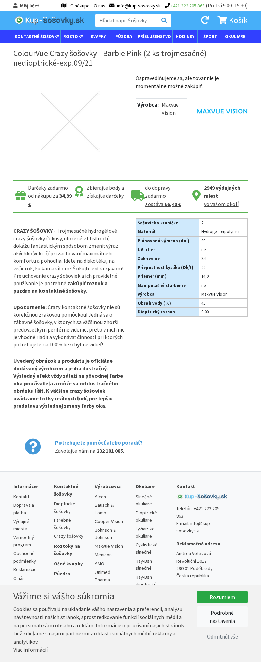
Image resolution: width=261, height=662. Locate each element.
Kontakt (21, 497)
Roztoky (73, 36)
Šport (210, 36)
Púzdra (123, 36)
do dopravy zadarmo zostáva (163, 195)
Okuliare (235, 36)
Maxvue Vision (109, 546)
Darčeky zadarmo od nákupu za (50, 195)
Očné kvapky (68, 564)
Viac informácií (30, 649)
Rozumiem (222, 597)
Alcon (100, 497)
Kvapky (98, 36)
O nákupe (80, 6)
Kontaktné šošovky (37, 36)
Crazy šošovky (68, 536)
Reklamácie (25, 569)
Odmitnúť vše (222, 636)
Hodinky (185, 36)
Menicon (103, 555)
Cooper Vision (109, 521)
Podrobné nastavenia (222, 616)
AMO (99, 564)
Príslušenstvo (154, 36)
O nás (99, 6)
